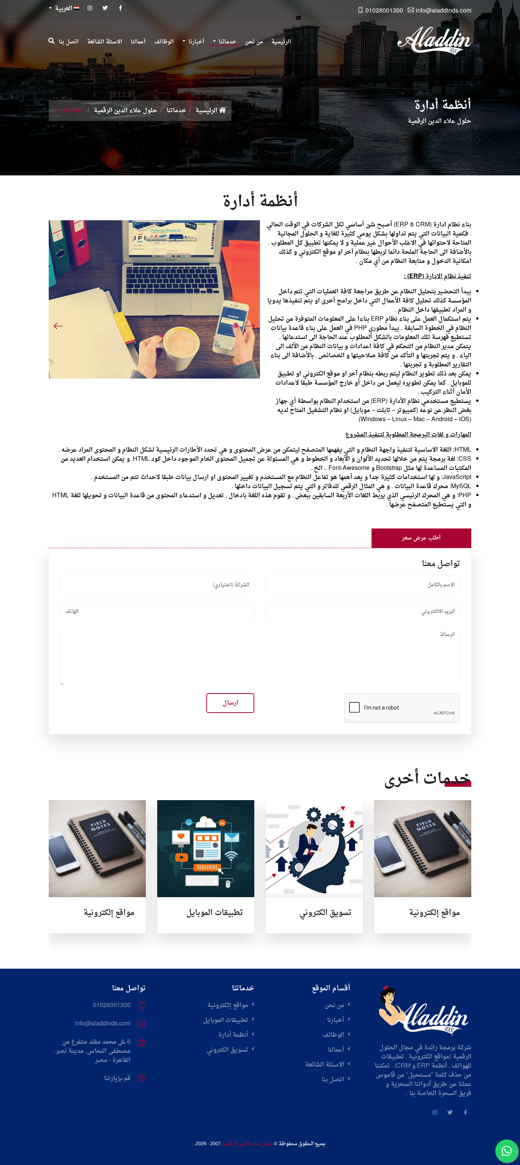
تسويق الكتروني (325, 913)
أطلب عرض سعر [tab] (421, 538)
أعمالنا (337, 1050)
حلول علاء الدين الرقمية (125, 110)
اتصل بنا (334, 1079)
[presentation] (58, 326)
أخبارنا (336, 1020)
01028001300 (384, 11)
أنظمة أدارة (234, 1035)
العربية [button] (63, 8)
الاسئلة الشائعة (325, 1065)
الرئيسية (207, 110)
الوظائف (334, 1035)
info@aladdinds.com (443, 11)
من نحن (335, 1005)
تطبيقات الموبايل (214, 913)
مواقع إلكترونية (434, 913)
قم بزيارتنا (117, 1078)
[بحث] (51, 41)
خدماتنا (176, 110)
